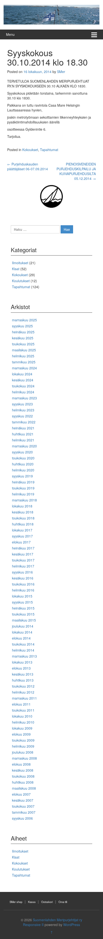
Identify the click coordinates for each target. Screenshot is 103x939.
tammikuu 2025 (23, 362)
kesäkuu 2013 (22, 674)
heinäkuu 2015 (23, 608)
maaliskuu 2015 (24, 620)
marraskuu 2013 (24, 656)
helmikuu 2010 (23, 722)
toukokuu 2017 (23, 560)
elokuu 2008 (21, 764)
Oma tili (62, 902)
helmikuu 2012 (23, 692)
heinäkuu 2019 (23, 482)
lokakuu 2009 (22, 728)
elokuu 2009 (21, 734)
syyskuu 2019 (22, 476)
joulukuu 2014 (22, 626)
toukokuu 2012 (23, 686)
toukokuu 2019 (23, 488)
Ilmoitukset (20, 262)
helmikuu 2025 (23, 356)
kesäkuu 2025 (22, 337)
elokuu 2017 (21, 542)
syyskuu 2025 (22, 325)
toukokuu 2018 (23, 518)
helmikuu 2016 (23, 590)
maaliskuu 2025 (24, 350)
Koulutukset (21, 280)
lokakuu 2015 (22, 596)
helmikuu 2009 (23, 746)
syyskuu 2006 (22, 818)
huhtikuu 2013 (23, 680)
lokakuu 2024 (22, 374)
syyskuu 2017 (22, 536)
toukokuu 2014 (23, 644)
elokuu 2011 (21, 704)
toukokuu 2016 (23, 584)
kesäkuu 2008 (22, 770)
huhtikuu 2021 (23, 434)
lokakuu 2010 (22, 716)
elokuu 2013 (21, 668)
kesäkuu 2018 (22, 512)
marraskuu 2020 (24, 446)
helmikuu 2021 (23, 440)
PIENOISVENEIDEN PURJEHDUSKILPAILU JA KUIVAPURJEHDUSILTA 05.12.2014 (76, 171)
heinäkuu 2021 (23, 428)
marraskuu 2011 (24, 698)
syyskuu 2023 (22, 404)
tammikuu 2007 (23, 812)
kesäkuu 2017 (22, 554)
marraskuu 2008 (24, 758)
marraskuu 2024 (24, 368)
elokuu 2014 (21, 638)
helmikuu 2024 (23, 392)
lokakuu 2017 (22, 530)
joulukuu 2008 (22, 752)
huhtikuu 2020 (23, 464)
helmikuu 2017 (23, 566)
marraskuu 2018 (24, 500)
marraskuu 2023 (24, 398)
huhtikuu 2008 (23, 782)
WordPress (71, 924)
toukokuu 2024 (23, 386)
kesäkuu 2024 (22, 380)
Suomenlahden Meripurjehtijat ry (57, 919)
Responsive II (33, 924)
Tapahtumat (49, 149)
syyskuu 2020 (22, 452)
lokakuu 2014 (22, 632)
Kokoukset (30, 149)
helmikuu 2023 (23, 410)
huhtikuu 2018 (23, 524)
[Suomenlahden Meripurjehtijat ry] (51, 14)
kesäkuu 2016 (22, 578)
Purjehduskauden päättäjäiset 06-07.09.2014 (27, 166)
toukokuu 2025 (23, 343)
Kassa (31, 902)
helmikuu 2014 (23, 650)
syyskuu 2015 (22, 602)
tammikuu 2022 (23, 422)
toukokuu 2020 (23, 458)
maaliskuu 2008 (24, 788)
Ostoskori (47, 902)
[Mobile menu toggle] (94, 34)
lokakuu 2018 (22, 506)
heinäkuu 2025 (23, 331)
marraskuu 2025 (24, 319)
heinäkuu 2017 (23, 548)
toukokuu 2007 (23, 806)
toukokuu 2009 (23, 740)
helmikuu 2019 (23, 494)
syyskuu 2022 (22, 416)
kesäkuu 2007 (22, 800)
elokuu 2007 (21, 794)
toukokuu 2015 (23, 614)
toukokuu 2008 (23, 776)
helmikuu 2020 (23, 470)
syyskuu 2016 (22, 572)
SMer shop (16, 902)
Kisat (15, 268)
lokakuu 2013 (22, 662)
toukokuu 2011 (23, 710)
